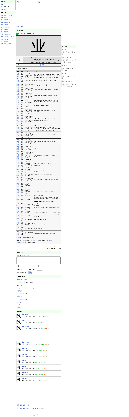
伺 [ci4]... (64, 73)
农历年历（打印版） (6, 44)
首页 (17, 27)
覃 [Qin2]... (65, 49)
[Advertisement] (8, 67)
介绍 (21, 408)
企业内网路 (17, 224)
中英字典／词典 (5, 22)
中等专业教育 (17, 191)
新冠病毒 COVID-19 (7, 15)
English (43, 408)
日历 (17, 405)
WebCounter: (33, 415)
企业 (17, 215)
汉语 (2, 7)
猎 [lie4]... (65, 65)
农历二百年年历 (5, 34)
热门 (27, 408)
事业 (17, 199)
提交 (30, 272)
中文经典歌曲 (5, 29)
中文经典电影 (5, 24)
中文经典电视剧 (5, 27)
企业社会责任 (17, 233)
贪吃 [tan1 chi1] (22, 279)
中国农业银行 (17, 148)
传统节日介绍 (5, 39)
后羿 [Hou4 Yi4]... (67, 57)
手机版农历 (4, 17)
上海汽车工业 (17, 89)
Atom (35, 408)
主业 (17, 195)
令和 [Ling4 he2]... (67, 81)
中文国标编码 (5, 32)
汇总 (2, 4)
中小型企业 (17, 179)
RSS (31, 408)
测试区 (20, 285)
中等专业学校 (17, 185)
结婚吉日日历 (5, 41)
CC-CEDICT (33, 240)
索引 (24, 408)
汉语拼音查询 (5, 20)
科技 (2, 9)
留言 (38, 408)
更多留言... (19, 307)
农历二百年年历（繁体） (8, 36)
